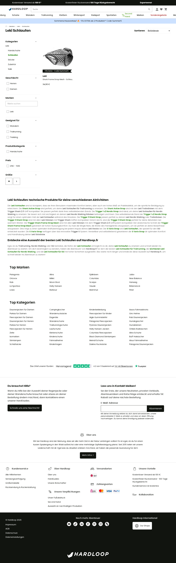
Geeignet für (12, 120)
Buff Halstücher (136, 337)
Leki (18, 26)
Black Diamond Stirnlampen (102, 337)
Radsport (95, 15)
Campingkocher (57, 310)
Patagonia (14, 275)
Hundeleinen (135, 325)
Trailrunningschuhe (59, 325)
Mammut (93, 290)
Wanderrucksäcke (58, 314)
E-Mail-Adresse (109, 403)
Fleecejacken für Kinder (100, 314)
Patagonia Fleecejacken (100, 321)
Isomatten (14, 337)
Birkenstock (134, 286)
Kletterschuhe (56, 333)
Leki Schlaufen (18, 206)
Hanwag (133, 282)
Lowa (12, 290)
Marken (140, 15)
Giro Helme (134, 314)
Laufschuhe (55, 329)
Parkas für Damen (18, 314)
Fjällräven (93, 275)
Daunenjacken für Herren (22, 321)
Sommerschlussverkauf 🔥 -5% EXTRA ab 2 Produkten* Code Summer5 (88, 21)
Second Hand (127, 15)
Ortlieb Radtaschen (138, 329)
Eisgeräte (54, 317)
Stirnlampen (15, 340)
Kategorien (12, 41)
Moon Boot (55, 282)
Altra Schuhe (135, 333)
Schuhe (15, 15)
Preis (8, 160)
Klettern (63, 15)
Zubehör (12, 64)
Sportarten (111, 15)
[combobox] (22, 103)
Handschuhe (14, 51)
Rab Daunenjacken (138, 317)
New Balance (135, 278)
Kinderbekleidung (97, 310)
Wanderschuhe (57, 321)
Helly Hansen (56, 286)
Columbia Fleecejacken (100, 333)
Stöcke (11, 60)
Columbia (94, 278)
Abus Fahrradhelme (138, 340)
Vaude (92, 286)
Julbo (131, 275)
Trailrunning (47, 15)
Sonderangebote (159, 15)
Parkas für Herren (18, 325)
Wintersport (79, 15)
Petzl (131, 290)
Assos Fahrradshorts (138, 310)
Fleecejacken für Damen (21, 317)
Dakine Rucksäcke (98, 344)
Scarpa (92, 282)
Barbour (53, 290)
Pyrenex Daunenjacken (100, 325)
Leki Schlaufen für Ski (54, 252)
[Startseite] (7, 26)
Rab (11, 282)
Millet (52, 278)
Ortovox (13, 278)
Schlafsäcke (15, 344)
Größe (9, 175)
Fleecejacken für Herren (21, 329)
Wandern (30, 15)
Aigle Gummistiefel (98, 317)
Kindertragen (56, 344)
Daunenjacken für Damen (22, 310)
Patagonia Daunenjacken (141, 344)
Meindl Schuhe (96, 340)
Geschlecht (12, 78)
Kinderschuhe (56, 337)
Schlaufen (13, 55)
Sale (10, 69)
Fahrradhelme (56, 340)
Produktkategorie (15, 146)
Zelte (12, 333)
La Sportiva (15, 286)
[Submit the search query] (149, 10)
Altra (52, 275)
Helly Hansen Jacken (99, 329)
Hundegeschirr (136, 321)
